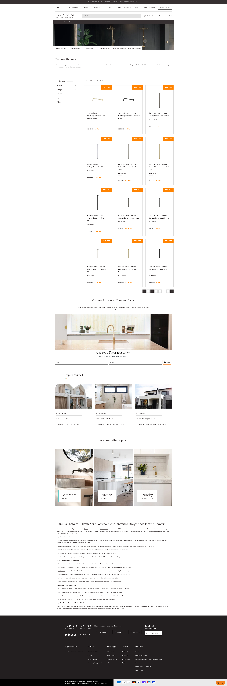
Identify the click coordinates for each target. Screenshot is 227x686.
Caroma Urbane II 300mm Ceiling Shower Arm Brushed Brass (128, 269)
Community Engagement (95, 663)
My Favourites (126, 659)
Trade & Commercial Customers (74, 652)
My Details (125, 652)
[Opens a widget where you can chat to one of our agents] (220, 683)
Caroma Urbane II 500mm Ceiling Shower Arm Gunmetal (159, 114)
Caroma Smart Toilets (134, 48)
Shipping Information (141, 655)
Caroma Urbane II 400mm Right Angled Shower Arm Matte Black (129, 115)
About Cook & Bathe (93, 652)
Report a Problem (112, 659)
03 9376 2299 (86, 634)
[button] (102, 81)
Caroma (86, 529)
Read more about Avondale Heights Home (152, 424)
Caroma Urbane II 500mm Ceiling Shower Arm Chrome (97, 165)
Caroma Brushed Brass (119, 48)
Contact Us (149, 16)
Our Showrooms (165, 8)
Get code (167, 362)
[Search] (85, 16)
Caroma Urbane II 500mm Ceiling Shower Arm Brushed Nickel (128, 166)
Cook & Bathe (104, 529)
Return (137, 652)
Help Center (154, 633)
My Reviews (125, 663)
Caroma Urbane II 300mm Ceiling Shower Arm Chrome (159, 216)
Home (58, 22)
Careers (90, 655)
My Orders (125, 655)
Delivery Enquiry (111, 655)
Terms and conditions (93, 681)
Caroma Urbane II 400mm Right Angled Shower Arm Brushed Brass (96, 115)
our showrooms (156, 606)
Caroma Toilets (75, 48)
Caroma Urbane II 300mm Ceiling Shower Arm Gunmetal (128, 216)
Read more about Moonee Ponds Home (111, 424)
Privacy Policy (139, 670)
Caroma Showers (105, 48)
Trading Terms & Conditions (143, 666)
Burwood (136, 632)
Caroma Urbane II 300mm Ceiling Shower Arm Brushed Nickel (97, 269)
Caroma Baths (90, 48)
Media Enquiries (92, 659)
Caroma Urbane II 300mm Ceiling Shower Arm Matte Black (158, 269)
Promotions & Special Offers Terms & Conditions (148, 659)
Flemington (103, 632)
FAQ (108, 663)
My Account (162, 16)
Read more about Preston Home (68, 424)
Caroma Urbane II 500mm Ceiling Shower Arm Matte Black (96, 218)
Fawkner (120, 632)
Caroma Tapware (61, 48)
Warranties (138, 663)
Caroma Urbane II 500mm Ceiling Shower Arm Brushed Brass (159, 166)
